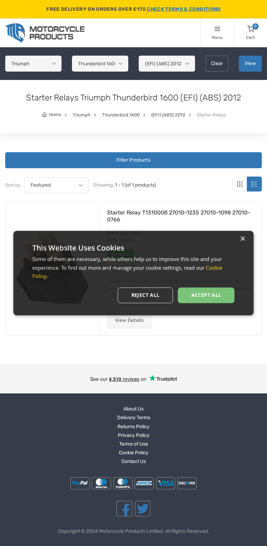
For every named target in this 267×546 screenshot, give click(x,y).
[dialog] (133, 273)
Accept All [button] (206, 295)
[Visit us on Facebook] (124, 508)
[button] (129, 320)
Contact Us (133, 461)
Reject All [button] (145, 295)
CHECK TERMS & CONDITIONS (183, 9)
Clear (217, 63)
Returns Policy (133, 427)
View (250, 63)
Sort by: (13, 185)
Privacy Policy (133, 435)
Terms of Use (133, 444)
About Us (133, 409)
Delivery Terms (133, 418)
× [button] (242, 239)
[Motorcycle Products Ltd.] (44, 32)
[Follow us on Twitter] (143, 508)
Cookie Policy (133, 453)
